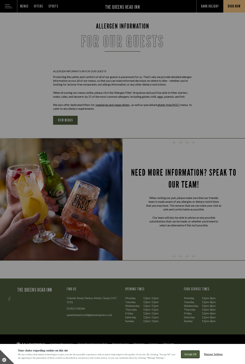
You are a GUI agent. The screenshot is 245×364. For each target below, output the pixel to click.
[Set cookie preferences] (7, 357)
